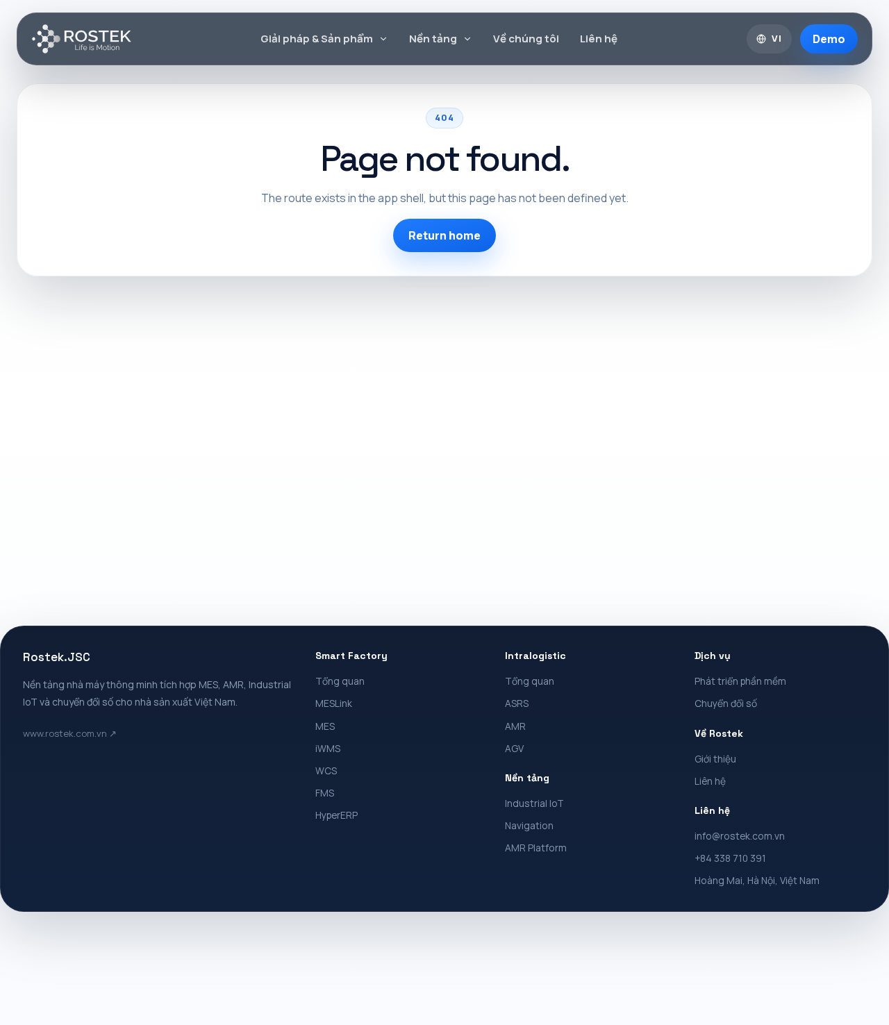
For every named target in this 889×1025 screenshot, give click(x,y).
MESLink (333, 703)
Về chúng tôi (526, 38)
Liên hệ (598, 38)
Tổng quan (340, 681)
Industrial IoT (534, 803)
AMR (515, 726)
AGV (514, 748)
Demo (829, 39)
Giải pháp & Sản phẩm (316, 38)
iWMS (327, 748)
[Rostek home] (81, 38)
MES (325, 726)
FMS (324, 792)
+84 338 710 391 (730, 858)
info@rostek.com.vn (740, 835)
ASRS (517, 703)
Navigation (529, 825)
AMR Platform (536, 847)
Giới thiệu (715, 758)
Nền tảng (433, 38)
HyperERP (336, 815)
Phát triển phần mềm (740, 681)
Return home (444, 235)
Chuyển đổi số (726, 703)
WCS (326, 770)
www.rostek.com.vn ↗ (70, 733)
